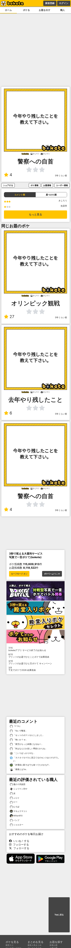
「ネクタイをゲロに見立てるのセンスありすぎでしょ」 (36, 759)
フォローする (20, 844)
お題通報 (47, 185)
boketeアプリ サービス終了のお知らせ (27, 649)
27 (12, 316)
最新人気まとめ (34, 945)
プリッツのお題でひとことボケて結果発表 (28, 655)
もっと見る (35, 214)
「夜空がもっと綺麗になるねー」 (28, 744)
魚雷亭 (64, 206)
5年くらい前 (61, 175)
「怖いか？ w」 (20, 739)
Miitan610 (18, 815)
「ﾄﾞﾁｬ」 (17, 726)
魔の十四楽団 (19, 784)
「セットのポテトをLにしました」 (28, 735)
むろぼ (16, 806)
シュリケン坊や (20, 789)
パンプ (16, 820)
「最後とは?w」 (20, 769)
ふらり (16, 798)
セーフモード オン (19, 574)
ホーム (8, 10)
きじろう (62, 200)
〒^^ (15, 802)
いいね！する (20, 841)
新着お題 (53, 945)
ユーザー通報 (62, 185)
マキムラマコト (20, 811)
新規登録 (49, 3)
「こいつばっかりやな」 (24, 753)
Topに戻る (59, 915)
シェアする (8, 185)
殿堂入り (10, 945)
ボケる (26, 10)
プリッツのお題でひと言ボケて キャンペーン (30, 662)
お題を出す (44, 10)
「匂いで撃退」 (20, 730)
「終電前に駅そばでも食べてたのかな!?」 (32, 765)
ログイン (63, 3)
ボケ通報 (34, 185)
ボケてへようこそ (52, 574)
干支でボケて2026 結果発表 (22, 668)
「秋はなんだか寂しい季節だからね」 (30, 748)
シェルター (18, 824)
